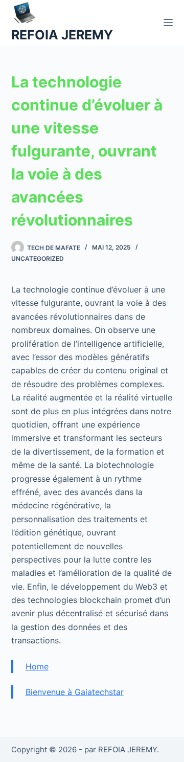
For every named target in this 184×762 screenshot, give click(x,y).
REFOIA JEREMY (62, 34)
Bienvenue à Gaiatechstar (75, 692)
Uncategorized (37, 258)
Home (37, 666)
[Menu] (168, 22)
